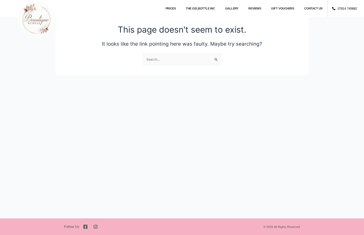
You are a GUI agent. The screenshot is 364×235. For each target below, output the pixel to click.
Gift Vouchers (282, 8)
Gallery (231, 8)
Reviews (254, 8)
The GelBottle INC (200, 8)
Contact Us (313, 8)
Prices (171, 8)
